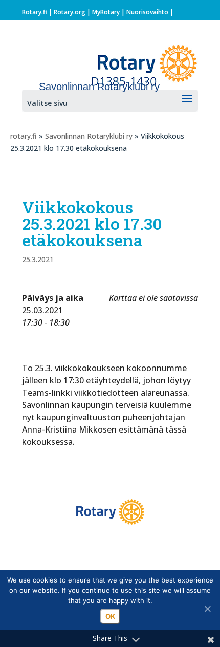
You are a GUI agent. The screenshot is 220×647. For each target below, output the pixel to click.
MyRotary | (109, 12)
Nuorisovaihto (147, 12)
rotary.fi (23, 136)
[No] (207, 608)
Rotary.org (69, 12)
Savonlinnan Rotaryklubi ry (89, 136)
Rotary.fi (34, 12)
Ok (110, 616)
